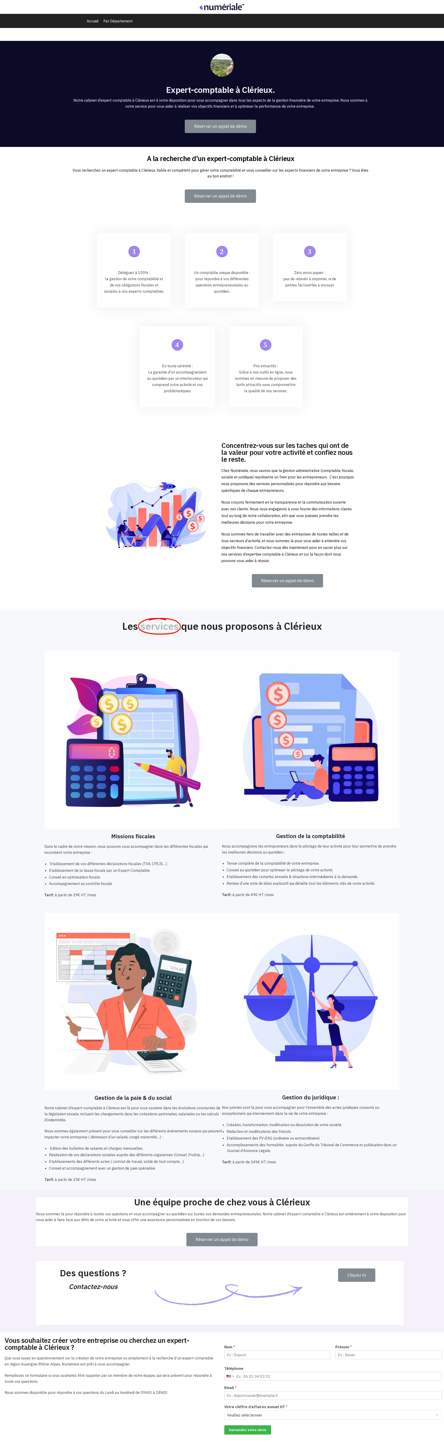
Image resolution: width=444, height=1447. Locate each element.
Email (230, 1387)
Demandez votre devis (247, 1430)
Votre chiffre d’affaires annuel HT (255, 1406)
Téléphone (233, 1368)
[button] (220, 126)
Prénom (343, 1347)
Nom (229, 1347)
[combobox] (230, 1376)
